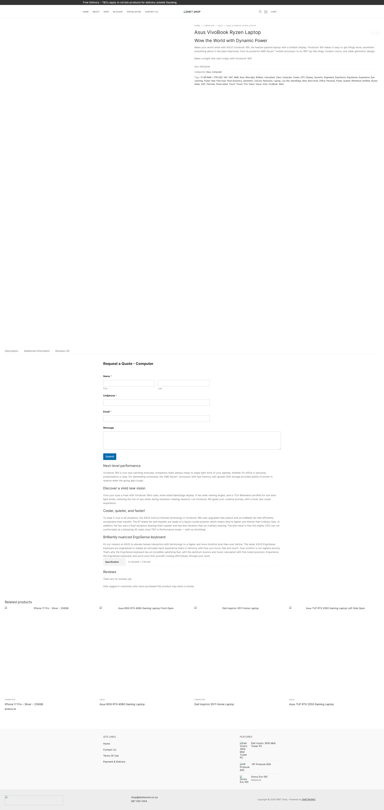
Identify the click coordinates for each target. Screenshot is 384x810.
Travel (239, 84)
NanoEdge (296, 80)
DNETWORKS (308, 799)
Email (107, 411)
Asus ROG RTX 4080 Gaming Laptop (122, 704)
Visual (258, 84)
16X (225, 77)
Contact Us (109, 749)
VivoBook (273, 84)
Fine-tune (221, 80)
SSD (203, 84)
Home (197, 26)
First (105, 388)
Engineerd (329, 77)
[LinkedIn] (278, 2)
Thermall (210, 84)
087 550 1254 (139, 801)
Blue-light (250, 77)
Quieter (346, 80)
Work (281, 84)
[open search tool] (260, 11)
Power (339, 80)
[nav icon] (266, 12)
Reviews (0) (62, 350)
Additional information (37, 350)
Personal (330, 80)
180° (230, 77)
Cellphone (110, 395)
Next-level (313, 80)
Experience (364, 77)
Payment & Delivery (114, 761)
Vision (251, 84)
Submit (109, 456)
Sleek (197, 84)
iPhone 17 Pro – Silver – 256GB (24, 704)
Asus (220, 26)
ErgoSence (340, 77)
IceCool (258, 80)
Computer (209, 26)
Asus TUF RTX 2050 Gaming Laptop (311, 704)
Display (309, 77)
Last (160, 388)
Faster (207, 80)
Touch (232, 84)
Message (108, 427)
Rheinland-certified (360, 80)
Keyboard (267, 80)
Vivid (264, 84)
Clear (278, 77)
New (304, 80)
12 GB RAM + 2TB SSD (211, 77)
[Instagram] (268, 2)
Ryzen (374, 80)
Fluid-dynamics (234, 80)
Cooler (296, 77)
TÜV (245, 84)
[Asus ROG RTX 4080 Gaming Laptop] (372, 33)
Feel (213, 80)
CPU (302, 77)
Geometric (248, 80)
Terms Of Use (111, 755)
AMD (236, 77)
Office (322, 80)
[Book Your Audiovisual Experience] (378, 33)
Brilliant (259, 77)
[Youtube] (273, 2)
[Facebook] (263, 2)
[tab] (11, 351)
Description (11, 350)
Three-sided (222, 84)
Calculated (269, 77)
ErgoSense (352, 77)
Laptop (277, 80)
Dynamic (318, 77)
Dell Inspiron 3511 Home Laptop (214, 704)
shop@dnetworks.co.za (144, 797)
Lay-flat (286, 80)
